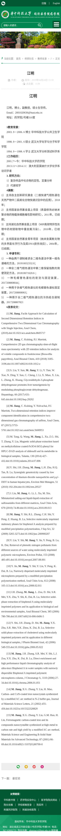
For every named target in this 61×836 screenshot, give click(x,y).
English (56, 3)
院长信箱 (8, 805)
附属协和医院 (29, 809)
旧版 (44, 3)
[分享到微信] (18, 767)
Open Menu (56, 24)
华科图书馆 (9, 800)
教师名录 (42, 58)
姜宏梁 (16, 778)
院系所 (40, 805)
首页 (18, 58)
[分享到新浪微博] (34, 767)
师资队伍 (29, 58)
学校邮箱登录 (25, 805)
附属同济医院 (10, 809)
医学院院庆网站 (49, 800)
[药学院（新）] (30, 16)
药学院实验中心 (28, 800)
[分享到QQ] (26, 767)
